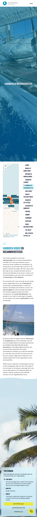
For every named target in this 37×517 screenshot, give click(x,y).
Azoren (27, 165)
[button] (5, 166)
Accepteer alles (18, 504)
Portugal (27, 211)
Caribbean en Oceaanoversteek (28, 187)
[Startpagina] (10, 3)
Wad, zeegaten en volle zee (28, 234)
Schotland (28, 221)
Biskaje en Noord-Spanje (27, 169)
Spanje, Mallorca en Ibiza (28, 225)
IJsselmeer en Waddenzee (28, 207)
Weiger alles (18, 512)
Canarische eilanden (27, 181)
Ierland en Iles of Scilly (27, 201)
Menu (31, 3)
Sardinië (27, 215)
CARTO (12, 236)
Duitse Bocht (28, 191)
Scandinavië (28, 218)
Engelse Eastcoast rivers (28, 196)
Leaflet (6, 235)
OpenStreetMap (14, 235)
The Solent (28, 230)
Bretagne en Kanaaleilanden (28, 175)
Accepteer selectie (18, 508)
